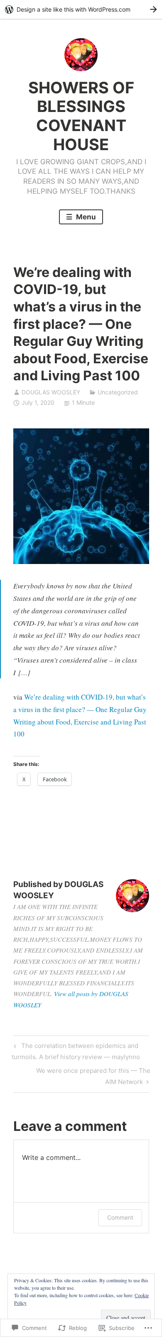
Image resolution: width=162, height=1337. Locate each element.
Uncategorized (118, 392)
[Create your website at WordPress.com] (81, 9)
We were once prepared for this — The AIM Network (81, 1075)
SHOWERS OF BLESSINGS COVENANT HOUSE (81, 116)
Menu (85, 217)
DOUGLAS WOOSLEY (51, 392)
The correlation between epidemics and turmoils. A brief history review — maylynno (76, 1051)
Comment (120, 1217)
